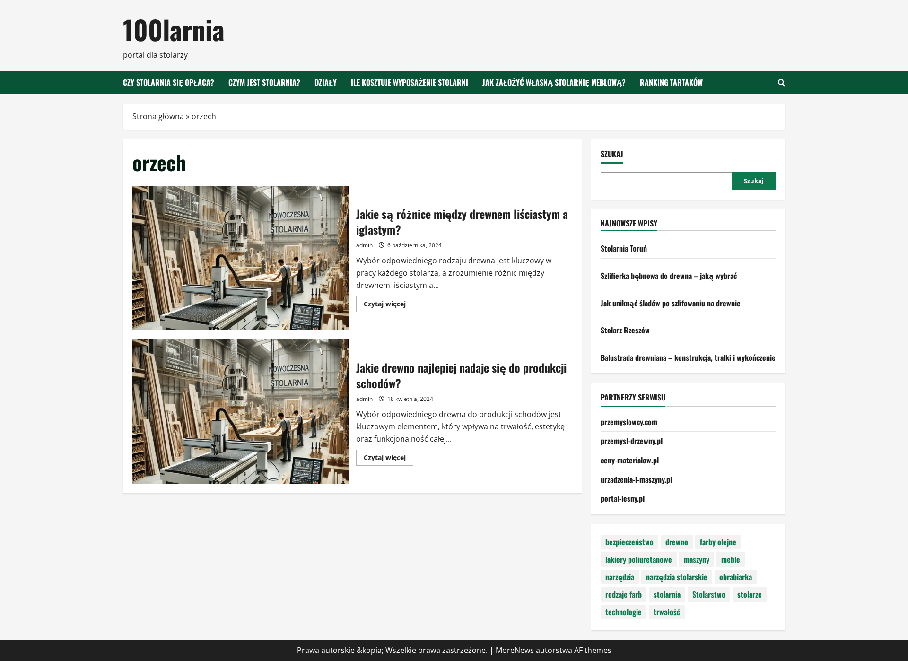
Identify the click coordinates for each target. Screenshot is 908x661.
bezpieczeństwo (629, 542)
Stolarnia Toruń (624, 248)
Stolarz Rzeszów (625, 330)
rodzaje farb (623, 594)
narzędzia (619, 577)
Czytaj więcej (388, 305)
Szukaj (612, 153)
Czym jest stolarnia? (264, 82)
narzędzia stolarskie (676, 577)
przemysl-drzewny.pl (632, 440)
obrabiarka (735, 577)
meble (730, 559)
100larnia (174, 29)
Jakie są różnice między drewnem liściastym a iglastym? (240, 258)
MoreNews (515, 650)
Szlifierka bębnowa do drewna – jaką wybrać (669, 275)
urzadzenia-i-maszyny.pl (636, 479)
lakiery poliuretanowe (638, 559)
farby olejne (718, 542)
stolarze (749, 594)
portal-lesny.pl (623, 498)
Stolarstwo (708, 594)
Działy (325, 82)
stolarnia (667, 594)
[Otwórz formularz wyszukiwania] (781, 82)
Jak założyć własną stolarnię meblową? (554, 82)
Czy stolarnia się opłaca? (168, 82)
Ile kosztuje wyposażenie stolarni (409, 82)
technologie (623, 612)
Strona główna (158, 116)
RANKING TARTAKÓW (671, 82)
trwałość (667, 612)
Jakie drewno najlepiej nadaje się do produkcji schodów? (240, 411)
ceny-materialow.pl (630, 460)
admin (364, 245)
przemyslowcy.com (629, 421)
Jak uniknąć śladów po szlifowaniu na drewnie (671, 303)
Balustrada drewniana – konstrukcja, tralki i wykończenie (688, 357)
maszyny (696, 559)
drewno (676, 542)
